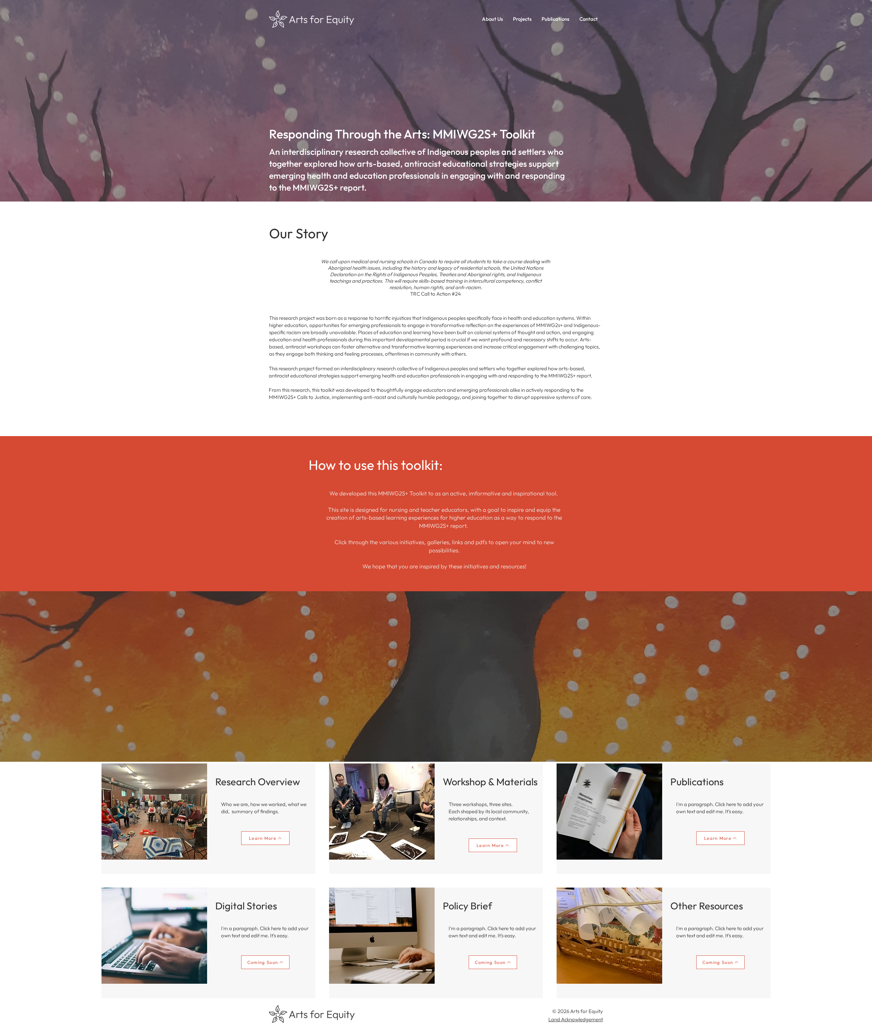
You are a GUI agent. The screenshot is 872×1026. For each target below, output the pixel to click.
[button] (522, 19)
